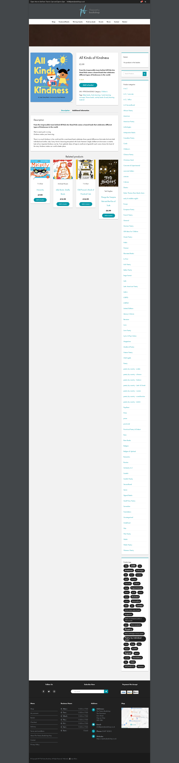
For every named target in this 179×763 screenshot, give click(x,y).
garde (133, 592)
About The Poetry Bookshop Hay (41, 735)
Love (125, 325)
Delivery (33, 727)
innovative (136, 601)
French (127, 592)
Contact (116, 22)
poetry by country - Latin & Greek (134, 385)
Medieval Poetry (128, 347)
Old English (127, 358)
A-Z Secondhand (129, 105)
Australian (139, 575)
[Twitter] (49, 691)
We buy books (78, 22)
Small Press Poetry (129, 501)
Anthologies (127, 127)
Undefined (126, 523)
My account (34, 713)
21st (140, 566)
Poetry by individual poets (133, 638)
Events (101, 22)
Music (126, 625)
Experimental (136, 587)
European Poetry (128, 209)
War (124, 528)
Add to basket (88, 85)
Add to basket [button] (40, 200)
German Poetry (128, 226)
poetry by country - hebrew (132, 380)
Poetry (125, 363)
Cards (125, 143)
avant (126, 579)
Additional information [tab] (80, 110)
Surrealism (126, 506)
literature (126, 319)
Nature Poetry (128, 352)
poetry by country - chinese (132, 374)
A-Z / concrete (128, 94)
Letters (125, 292)
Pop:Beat (126, 407)
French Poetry (128, 215)
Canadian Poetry (128, 138)
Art (126, 575)
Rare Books (127, 440)
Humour (126, 248)
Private (126, 644)
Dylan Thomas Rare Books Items (134, 193)
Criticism (126, 182)
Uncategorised (128, 517)
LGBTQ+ (126, 303)
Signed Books (127, 495)
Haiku (125, 242)
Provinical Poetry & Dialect (132, 429)
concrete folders (128, 171)
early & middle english (130, 198)
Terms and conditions (37, 731)
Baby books (86, 95)
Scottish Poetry (128, 479)
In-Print (125, 259)
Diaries (125, 187)
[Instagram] (54, 691)
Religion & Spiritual (129, 451)
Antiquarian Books (129, 132)
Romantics (126, 457)
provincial (126, 424)
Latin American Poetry (130, 286)
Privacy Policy (34, 744)
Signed (128, 653)
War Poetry (127, 534)
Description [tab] (65, 110)
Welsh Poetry (127, 545)
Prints (125, 413)
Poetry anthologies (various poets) (134, 633)
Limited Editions (128, 308)
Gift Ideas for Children (130, 231)
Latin (124, 281)
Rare (125, 435)
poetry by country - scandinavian (134, 396)
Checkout (33, 722)
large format (127, 275)
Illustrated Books (128, 253)
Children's (104, 91)
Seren (125, 490)
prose (125, 418)
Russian (125, 462)
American (126, 116)
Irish (126, 606)
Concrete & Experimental (131, 165)
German (140, 592)
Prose (132, 644)
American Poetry (128, 121)
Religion (126, 446)
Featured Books (64, 22)
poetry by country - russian (132, 391)
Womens (141, 666)
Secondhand (127, 484)
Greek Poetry (127, 237)
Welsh (125, 539)
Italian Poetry (127, 270)
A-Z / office (127, 99)
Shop (53, 22)
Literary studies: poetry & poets (132, 610)
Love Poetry (127, 330)
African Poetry (128, 110)
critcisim (126, 176)
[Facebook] (43, 691)
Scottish (125, 473)
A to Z (125, 88)
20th (133, 565)
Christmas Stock (128, 160)
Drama (126, 588)
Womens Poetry (128, 550)
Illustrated (135, 596)
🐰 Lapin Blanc (73, 759)
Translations (127, 512)
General (126, 220)
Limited (139, 605)
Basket (124, 22)
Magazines (127, 341)
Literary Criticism (128, 314)
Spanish (136, 653)
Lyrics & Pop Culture (130, 336)
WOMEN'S (129, 666)
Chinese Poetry (128, 154)
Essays (125, 204)
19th (126, 566)
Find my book (91, 22)
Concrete (128, 583)
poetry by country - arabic (131, 369)
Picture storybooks (136, 625)
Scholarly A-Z (128, 468)
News (109, 22)
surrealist (127, 658)
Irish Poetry (127, 264)
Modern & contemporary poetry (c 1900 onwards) (133, 620)
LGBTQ (125, 297)
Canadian (133, 579)
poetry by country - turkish (131, 402)
